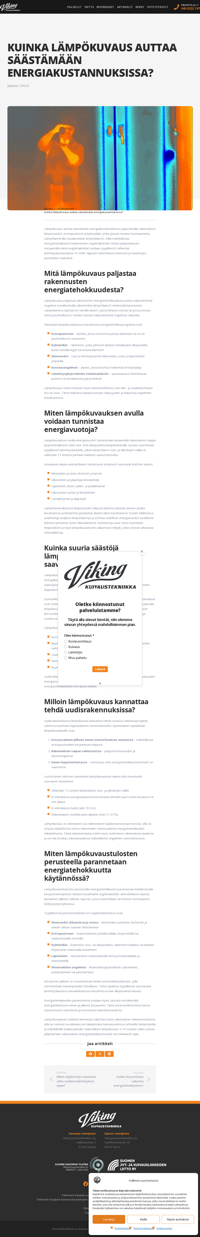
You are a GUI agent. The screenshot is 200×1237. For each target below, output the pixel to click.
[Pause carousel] (100, 684)
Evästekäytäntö (123, 1228)
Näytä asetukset (178, 1219)
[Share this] (90, 1054)
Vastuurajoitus (164, 1228)
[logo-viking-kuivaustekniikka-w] (10, 7)
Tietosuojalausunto (143, 1228)
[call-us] (187, 7)
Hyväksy (109, 1219)
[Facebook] (86, 1184)
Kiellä (143, 1219)
